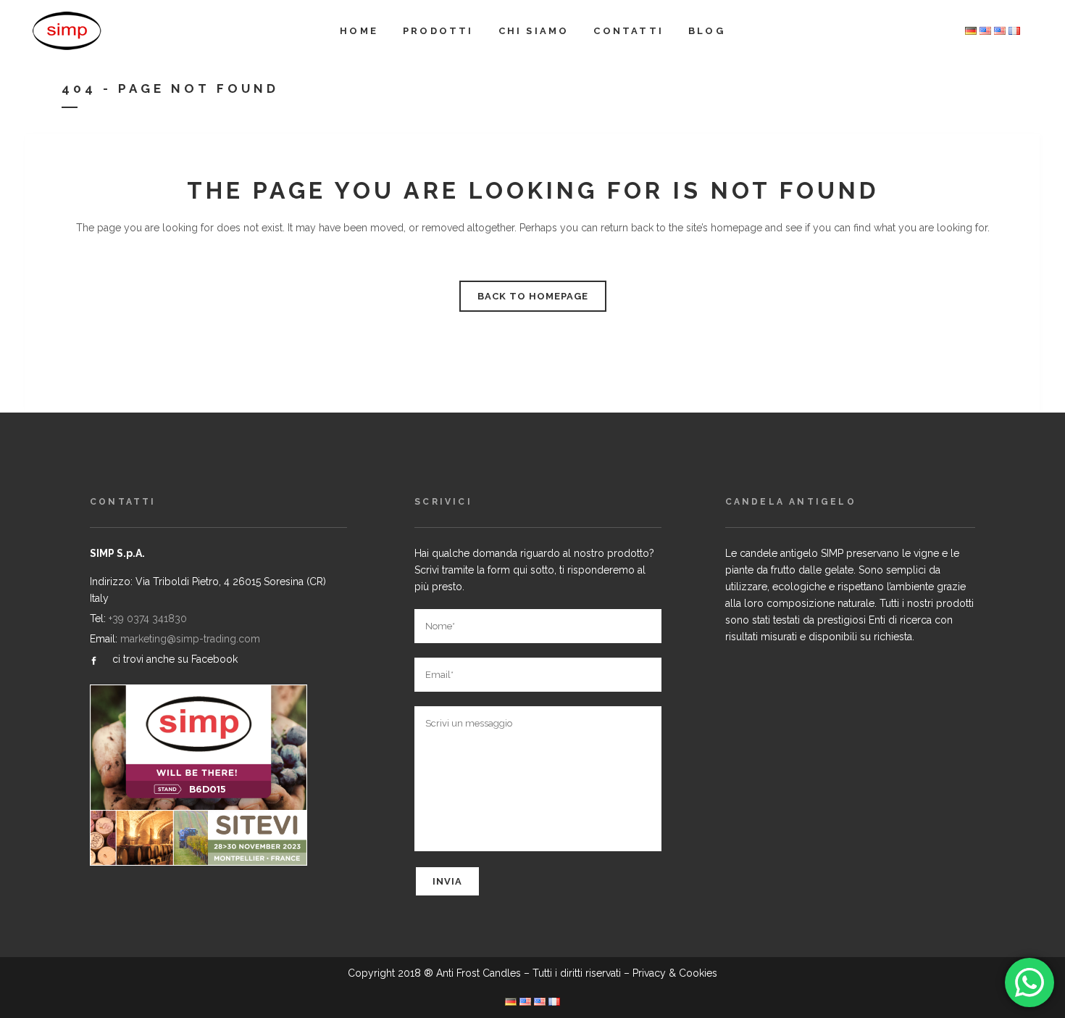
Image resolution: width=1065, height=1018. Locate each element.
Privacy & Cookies (674, 973)
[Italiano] (985, 31)
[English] (1000, 31)
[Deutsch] (971, 31)
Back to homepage (532, 296)
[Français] (1014, 31)
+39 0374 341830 (148, 618)
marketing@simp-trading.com (190, 639)
